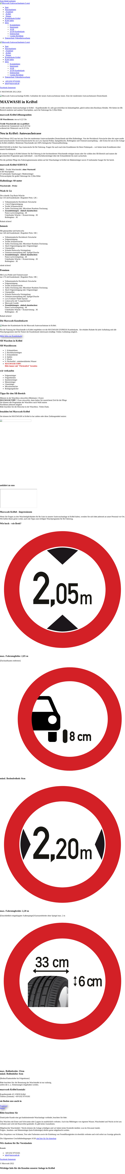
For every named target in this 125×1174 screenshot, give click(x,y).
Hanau (8, 16)
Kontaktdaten (15, 25)
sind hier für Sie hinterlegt (46, 1138)
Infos (7, 23)
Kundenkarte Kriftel (12, 18)
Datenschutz (14, 34)
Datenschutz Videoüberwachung (17, 38)
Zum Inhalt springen (8, 1)
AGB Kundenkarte (17, 31)
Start (6, 7)
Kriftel (8, 14)
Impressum (14, 27)
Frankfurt (9, 12)
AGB (12, 29)
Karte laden (9, 21)
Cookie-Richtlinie (16, 36)
